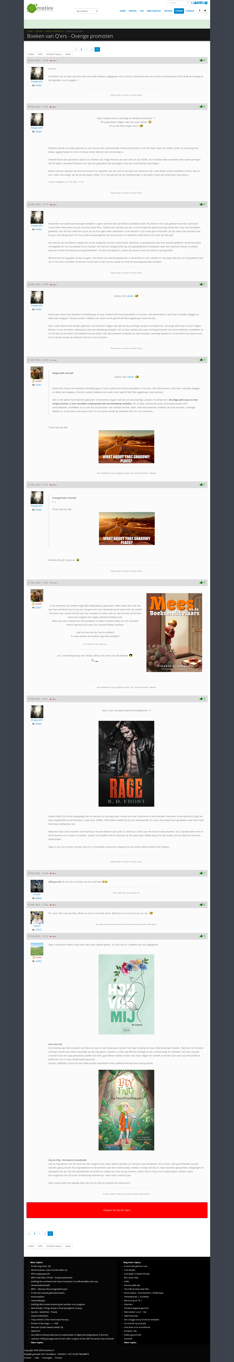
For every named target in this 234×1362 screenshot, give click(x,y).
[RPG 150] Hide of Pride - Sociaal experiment (51, 1277)
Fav (142, 11)
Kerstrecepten (37, 1296)
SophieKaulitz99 (41, 23)
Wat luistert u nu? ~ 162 (135, 1312)
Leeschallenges (38, 1300)
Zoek (68, 54)
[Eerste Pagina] (76, 49)
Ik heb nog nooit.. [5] (40, 1266)
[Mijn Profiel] (195, 2)
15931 (38, 384)
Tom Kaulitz (129, 1270)
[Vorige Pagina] (81, 49)
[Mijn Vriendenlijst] (206, 2)
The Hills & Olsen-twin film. (136, 1289)
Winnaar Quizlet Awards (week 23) (47, 1327)
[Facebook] (199, 10)
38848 (38, 898)
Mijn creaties (154, 11)
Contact (27, 1357)
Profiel (133, 11)
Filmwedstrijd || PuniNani (136, 1296)
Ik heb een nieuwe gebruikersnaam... (48, 1293)
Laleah (130, 295)
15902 (38, 961)
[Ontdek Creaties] (203, 2)
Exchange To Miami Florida (136, 1273)
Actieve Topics (54, 54)
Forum (179, 11)
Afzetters (128, 1304)
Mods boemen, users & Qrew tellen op (49, 1270)
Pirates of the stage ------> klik (44, 1323)
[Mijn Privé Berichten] (192, 2)
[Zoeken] (188, 2)
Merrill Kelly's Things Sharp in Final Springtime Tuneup (56, 1308)
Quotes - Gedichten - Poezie (44, 1312)
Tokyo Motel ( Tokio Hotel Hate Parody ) (50, 1319)
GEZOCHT (35, 1331)
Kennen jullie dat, (132, 1285)
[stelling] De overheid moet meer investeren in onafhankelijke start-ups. (65, 1281)
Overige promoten (54, 31)
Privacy (58, 1357)
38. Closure (105, 23)
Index (31, 54)
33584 (38, 85)
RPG (40, 54)
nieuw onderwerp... (40, 1315)
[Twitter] (205, 10)
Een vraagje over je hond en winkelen (141, 1319)
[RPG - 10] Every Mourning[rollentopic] (49, 1289)
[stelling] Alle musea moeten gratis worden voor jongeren (58, 1304)
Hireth (37, 894)
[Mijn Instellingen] (197, 2)
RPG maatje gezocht (40, 1273)
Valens (36, 925)
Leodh (38, 381)
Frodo (38, 957)
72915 (38, 929)
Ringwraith (37, 81)
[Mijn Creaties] (200, 2)
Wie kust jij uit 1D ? (133, 1300)
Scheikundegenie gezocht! (136, 1308)
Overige (190, 11)
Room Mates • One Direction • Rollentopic (143, 1293)
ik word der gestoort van (135, 1266)
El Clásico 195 (130, 1331)
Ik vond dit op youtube (135, 1323)
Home (123, 11)
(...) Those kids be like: (64, 503)
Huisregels (47, 1357)
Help (37, 1357)
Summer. (128, 1338)
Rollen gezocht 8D (132, 1335)
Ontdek (168, 11)
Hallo (126, 1281)
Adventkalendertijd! (40, 1285)
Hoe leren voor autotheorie (137, 1327)
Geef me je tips (131, 1315)
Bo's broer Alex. (131, 1277)
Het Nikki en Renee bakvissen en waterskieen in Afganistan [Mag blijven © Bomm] (69, 1335)
